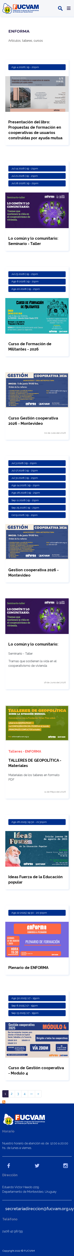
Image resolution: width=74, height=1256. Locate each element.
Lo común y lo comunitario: (33, 644)
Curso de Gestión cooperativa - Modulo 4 (36, 1070)
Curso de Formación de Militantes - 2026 (29, 346)
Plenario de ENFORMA (28, 967)
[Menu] (68, 8)
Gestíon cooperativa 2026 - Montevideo (33, 573)
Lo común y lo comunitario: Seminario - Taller (33, 241)
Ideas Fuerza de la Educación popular (35, 879)
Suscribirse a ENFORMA (3, 1101)
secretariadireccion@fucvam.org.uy (39, 1208)
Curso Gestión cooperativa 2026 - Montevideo (33, 421)
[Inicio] (21, 8)
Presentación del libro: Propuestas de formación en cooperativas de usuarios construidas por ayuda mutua (35, 130)
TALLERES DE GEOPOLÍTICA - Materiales (34, 763)
